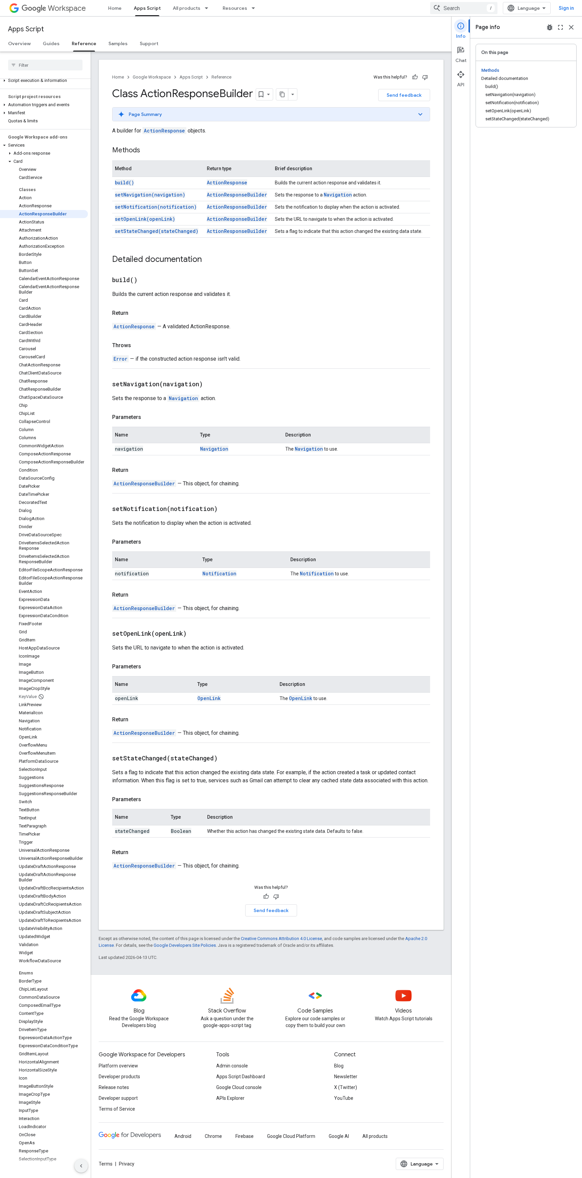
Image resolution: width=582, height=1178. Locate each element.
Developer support (118, 1098)
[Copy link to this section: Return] (135, 313)
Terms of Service (117, 1109)
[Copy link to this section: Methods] (147, 151)
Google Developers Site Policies (185, 945)
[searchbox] (45, 65)
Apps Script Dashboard (240, 1076)
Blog (339, 1065)
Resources (235, 8)
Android (182, 1136)
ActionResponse (164, 130)
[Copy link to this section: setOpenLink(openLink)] (195, 634)
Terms (105, 1164)
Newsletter (345, 1076)
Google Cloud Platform (291, 1136)
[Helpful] (415, 77)
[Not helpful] (425, 77)
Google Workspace (152, 77)
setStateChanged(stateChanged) (156, 231)
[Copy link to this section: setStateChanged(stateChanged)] (226, 759)
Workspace (67, 8)
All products (186, 8)
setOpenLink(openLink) (145, 219)
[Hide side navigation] (81, 1166)
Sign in (566, 8)
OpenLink (209, 698)
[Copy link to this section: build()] (146, 280)
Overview (19, 43)
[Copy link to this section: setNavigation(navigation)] (211, 385)
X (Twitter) (345, 1087)
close (571, 27)
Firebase (244, 1136)
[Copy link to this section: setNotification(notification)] (226, 509)
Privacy (126, 1164)
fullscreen (560, 27)
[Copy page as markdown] (282, 94)
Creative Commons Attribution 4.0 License (281, 938)
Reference (84, 43)
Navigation (338, 194)
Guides (51, 43)
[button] (44, 81)
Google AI (339, 1136)
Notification (219, 573)
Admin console (232, 1065)
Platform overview (118, 1065)
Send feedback (404, 95)
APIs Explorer (230, 1098)
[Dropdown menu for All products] (208, 8)
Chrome (213, 1136)
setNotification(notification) (156, 207)
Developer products (119, 1076)
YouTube (343, 1098)
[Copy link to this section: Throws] (137, 345)
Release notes (114, 1087)
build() (124, 182)
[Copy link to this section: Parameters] (148, 417)
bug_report (550, 27)
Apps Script (147, 8)
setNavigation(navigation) (150, 194)
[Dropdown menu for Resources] (255, 8)
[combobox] (463, 8)
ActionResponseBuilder (237, 194)
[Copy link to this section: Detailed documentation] (208, 260)
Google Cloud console (239, 1087)
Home (115, 8)
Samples (118, 43)
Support (149, 43)
